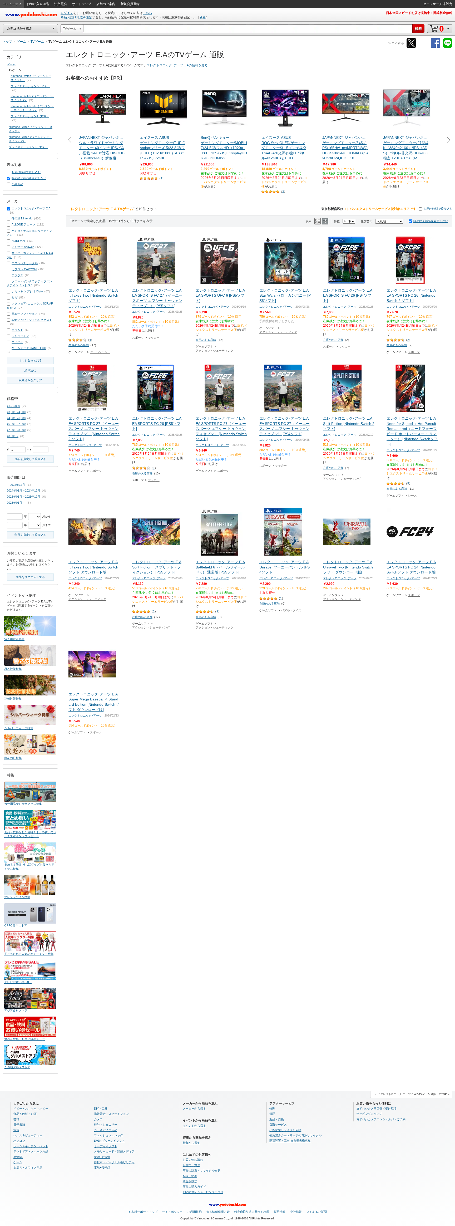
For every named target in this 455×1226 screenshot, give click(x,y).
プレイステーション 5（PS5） (30, 86)
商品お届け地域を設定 (76, 17)
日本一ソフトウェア (25, 313)
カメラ (98, 1119)
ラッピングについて (369, 1113)
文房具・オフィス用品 (27, 1167)
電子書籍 (19, 1124)
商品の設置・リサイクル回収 (201, 1170)
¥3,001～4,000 (16, 412)
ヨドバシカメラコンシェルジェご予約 (380, 1119)
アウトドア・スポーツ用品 (30, 1151)
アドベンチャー (100, 352)
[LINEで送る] (447, 46)
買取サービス (278, 1124)
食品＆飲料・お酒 (25, 1113)
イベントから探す (194, 1125)
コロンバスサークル (25, 263)
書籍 (16, 1119)
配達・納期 (190, 1176)
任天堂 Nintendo (22, 218)
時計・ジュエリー (105, 1124)
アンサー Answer (23, 246)
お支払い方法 (191, 1165)
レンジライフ (20, 335)
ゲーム (11, 64)
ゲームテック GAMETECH (29, 348)
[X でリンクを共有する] (411, 46)
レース (412, 495)
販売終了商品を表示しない (430, 221)
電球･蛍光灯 (102, 1167)
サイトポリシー (172, 1211)
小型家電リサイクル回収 (285, 1130)
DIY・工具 (100, 1108)
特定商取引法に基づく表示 (251, 1211)
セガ (14, 297)
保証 (272, 1113)
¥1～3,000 (13, 406)
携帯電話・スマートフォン (111, 1113)
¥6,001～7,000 (16, 423)
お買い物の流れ (193, 1159)
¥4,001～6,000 (16, 418)
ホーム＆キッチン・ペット (30, 1146)
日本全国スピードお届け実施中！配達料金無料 (419, 13)
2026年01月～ (16, 502)
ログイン (67, 13)
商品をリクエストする (30, 576)
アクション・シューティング (214, 350)
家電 (16, 1130)
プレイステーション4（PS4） (30, 116)
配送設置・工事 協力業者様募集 (290, 1140)
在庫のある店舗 (78, 345)
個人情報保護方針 (218, 1211)
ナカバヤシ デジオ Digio (27, 291)
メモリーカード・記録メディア (114, 1151)
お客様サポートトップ (142, 1211)
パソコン (19, 1140)
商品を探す (190, 1181)
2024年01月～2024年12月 (23, 490)
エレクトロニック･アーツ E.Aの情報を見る (177, 65)
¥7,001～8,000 (16, 429)
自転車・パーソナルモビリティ (114, 1162)
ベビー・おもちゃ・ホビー (30, 1108)
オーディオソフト (105, 1146)
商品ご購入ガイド (194, 1186)
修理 (272, 1108)
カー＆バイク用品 (105, 1130)
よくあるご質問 (316, 1211)
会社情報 (296, 1211)
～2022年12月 (16, 484)
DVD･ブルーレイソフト (109, 1140)
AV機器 (18, 1157)
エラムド (17, 329)
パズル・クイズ (291, 610)
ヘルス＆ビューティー (27, 1135)
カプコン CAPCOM (24, 269)
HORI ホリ (19, 240)
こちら (147, 13)
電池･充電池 (102, 1157)
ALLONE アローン (23, 224)
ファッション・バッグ (108, 1135)
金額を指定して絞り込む (30, 458)
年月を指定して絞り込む (30, 534)
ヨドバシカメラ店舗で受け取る (376, 1108)
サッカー (154, 337)
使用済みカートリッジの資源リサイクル (295, 1135)
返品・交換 (276, 1119)
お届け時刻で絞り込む (437, 208)
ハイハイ (17, 342)
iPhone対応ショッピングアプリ (203, 1192)
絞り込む (30, 370)
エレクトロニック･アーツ (85, 306)
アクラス (17, 275)
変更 (203, 17)
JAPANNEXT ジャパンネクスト (32, 319)
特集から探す (191, 1142)
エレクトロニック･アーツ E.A (31, 208)
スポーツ (414, 352)
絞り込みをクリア (30, 380)
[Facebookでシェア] (435, 46)
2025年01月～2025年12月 (23, 496)
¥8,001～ (12, 436)
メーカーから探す (194, 1108)
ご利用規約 (194, 1211)
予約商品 (17, 184)
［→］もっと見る (30, 360)
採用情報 (279, 1211)
